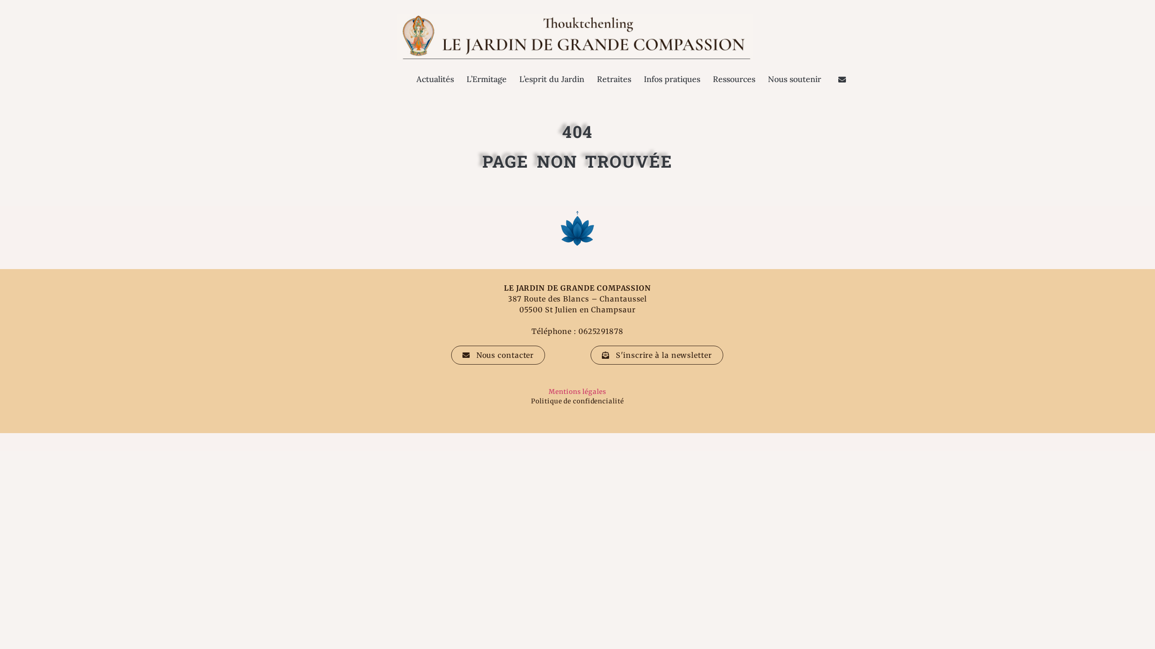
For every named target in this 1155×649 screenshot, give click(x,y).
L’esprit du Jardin (551, 79)
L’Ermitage (487, 79)
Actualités (435, 79)
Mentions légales (577, 392)
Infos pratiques (672, 79)
